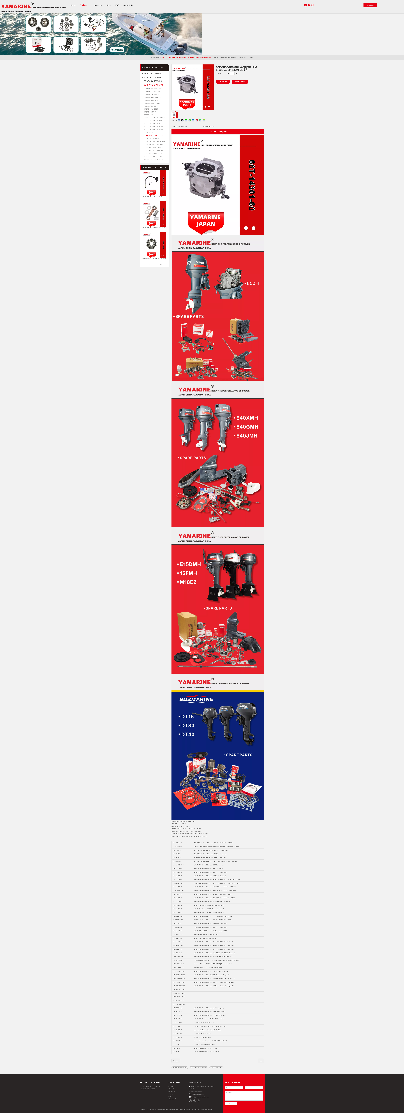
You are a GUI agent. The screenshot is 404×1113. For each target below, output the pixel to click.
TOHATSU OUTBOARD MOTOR (155, 81)
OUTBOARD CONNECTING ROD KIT (155, 153)
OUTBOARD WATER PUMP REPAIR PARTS (155, 156)
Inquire (224, 82)
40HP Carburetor (216, 1068)
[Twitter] (305, 5)
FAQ (170, 1096)
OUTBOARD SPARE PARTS (155, 85)
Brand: (205, 126)
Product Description (218, 132)
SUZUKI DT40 (148, 115)
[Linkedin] (312, 5)
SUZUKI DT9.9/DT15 (151, 109)
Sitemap (209, 1109)
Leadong (203, 1109)
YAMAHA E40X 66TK (151, 100)
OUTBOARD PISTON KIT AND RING (155, 150)
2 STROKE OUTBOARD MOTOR (155, 73)
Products (172, 1091)
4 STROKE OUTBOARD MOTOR (155, 77)
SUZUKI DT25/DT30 (150, 112)
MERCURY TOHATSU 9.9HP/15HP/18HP (155, 124)
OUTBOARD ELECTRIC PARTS (154, 141)
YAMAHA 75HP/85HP (151, 106)
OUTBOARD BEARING (151, 138)
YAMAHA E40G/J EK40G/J (152, 97)
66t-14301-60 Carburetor (198, 1068)
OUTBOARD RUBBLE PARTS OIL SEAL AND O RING (155, 159)
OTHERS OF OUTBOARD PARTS (155, 135)
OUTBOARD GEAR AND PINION (154, 144)
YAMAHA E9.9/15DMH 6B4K (153, 88)
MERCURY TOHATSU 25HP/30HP (155, 127)
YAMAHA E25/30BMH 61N (152, 94)
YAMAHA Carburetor (179, 1068)
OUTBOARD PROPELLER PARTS (155, 147)
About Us (172, 1089)
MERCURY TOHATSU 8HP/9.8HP (155, 121)
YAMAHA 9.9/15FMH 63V (152, 91)
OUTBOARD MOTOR (148, 1089)
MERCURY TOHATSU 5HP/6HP (154, 118)
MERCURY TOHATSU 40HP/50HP (155, 130)
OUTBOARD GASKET (151, 132)
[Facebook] (309, 5)
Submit (231, 1104)
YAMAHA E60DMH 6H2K (152, 103)
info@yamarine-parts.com (200, 1097)
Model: (175, 126)
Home (171, 1086)
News (171, 1094)
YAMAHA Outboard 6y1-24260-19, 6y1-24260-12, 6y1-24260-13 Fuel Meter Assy (154, 197)
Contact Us (370, 5)
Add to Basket (240, 82)
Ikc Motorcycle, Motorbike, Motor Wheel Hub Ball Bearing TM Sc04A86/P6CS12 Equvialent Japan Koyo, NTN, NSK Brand (154, 259)
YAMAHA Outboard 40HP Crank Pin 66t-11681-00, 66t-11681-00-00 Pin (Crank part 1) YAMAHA (154, 228)
